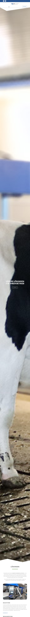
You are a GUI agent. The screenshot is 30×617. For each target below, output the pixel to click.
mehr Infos (4, 612)
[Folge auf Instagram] (5, 1)
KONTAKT (24, 6)
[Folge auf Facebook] (3, 1)
